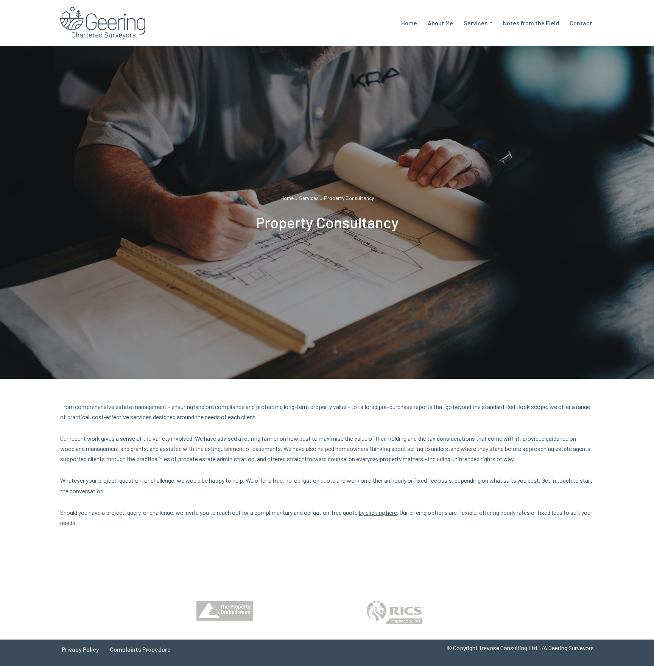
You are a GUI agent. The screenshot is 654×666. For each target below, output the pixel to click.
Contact (581, 22)
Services (309, 198)
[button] (490, 22)
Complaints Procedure (140, 649)
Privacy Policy (80, 649)
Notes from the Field (531, 22)
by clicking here (378, 512)
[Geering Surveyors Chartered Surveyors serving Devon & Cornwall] (102, 23)
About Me (440, 22)
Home (409, 22)
